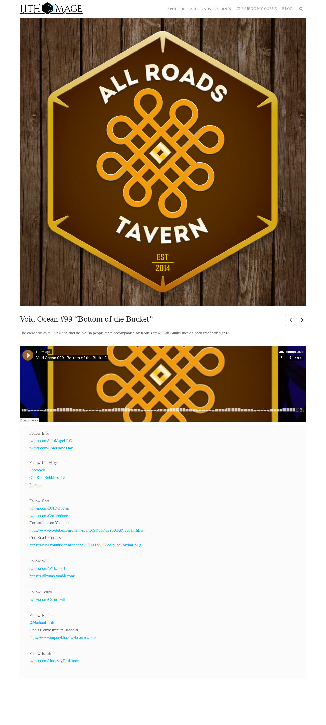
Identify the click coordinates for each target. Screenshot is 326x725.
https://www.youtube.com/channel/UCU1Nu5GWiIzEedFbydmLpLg (85, 545)
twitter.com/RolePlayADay (51, 448)
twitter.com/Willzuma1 (47, 568)
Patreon (35, 485)
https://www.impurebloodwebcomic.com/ (62, 637)
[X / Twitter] (158, 713)
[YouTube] (168, 713)
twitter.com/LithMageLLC (50, 441)
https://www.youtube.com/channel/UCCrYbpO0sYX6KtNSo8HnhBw (86, 530)
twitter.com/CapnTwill (47, 599)
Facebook (37, 470)
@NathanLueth (41, 623)
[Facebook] (148, 713)
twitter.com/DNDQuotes (49, 508)
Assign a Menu (163, 705)
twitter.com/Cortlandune (48, 516)
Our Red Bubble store (47, 477)
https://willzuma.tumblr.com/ (52, 576)
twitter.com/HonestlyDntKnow (54, 661)
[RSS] (178, 713)
